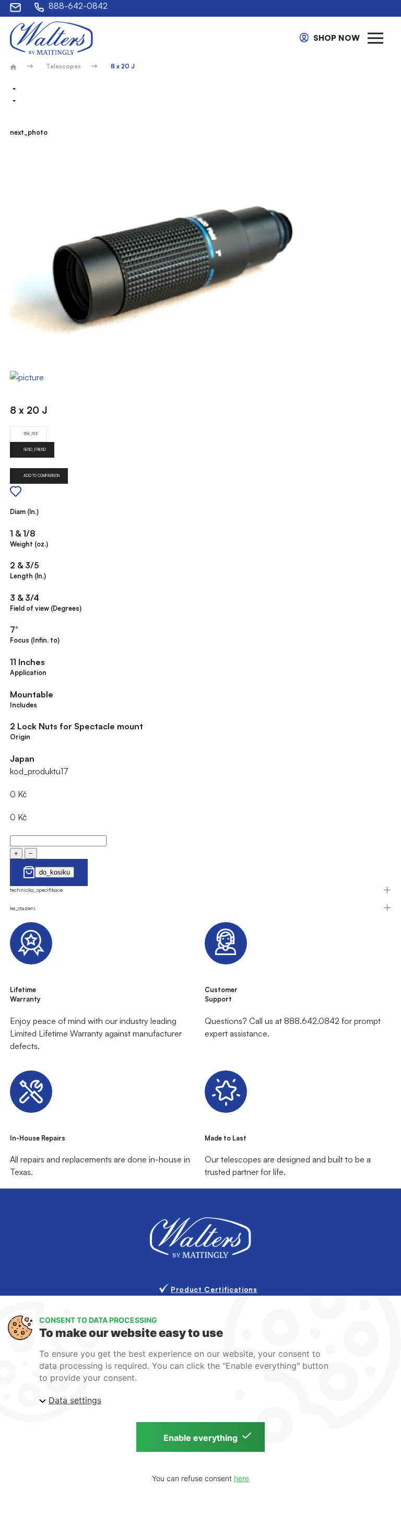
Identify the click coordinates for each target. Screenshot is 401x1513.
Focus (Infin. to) (35, 640)
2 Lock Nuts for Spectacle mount (76, 726)
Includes (23, 705)
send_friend (34, 449)
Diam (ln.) (24, 511)
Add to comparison (41, 475)
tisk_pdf (31, 434)
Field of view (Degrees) (45, 608)
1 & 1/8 (23, 533)
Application (28, 672)
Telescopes (63, 66)
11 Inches (27, 662)
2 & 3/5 (24, 565)
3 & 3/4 (24, 597)
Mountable (31, 694)
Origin (20, 736)
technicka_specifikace (36, 889)
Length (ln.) (28, 576)
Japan (22, 758)
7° (14, 629)
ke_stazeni (23, 908)
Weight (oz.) (29, 544)
